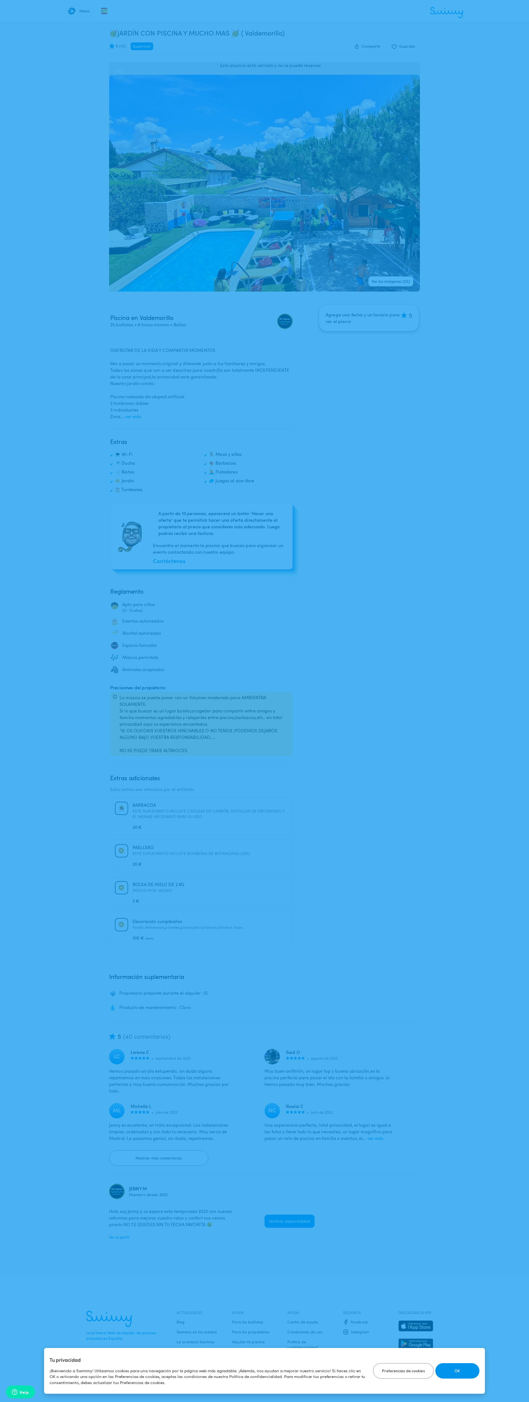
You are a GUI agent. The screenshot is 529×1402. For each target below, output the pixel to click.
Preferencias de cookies (403, 1370)
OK (457, 1370)
